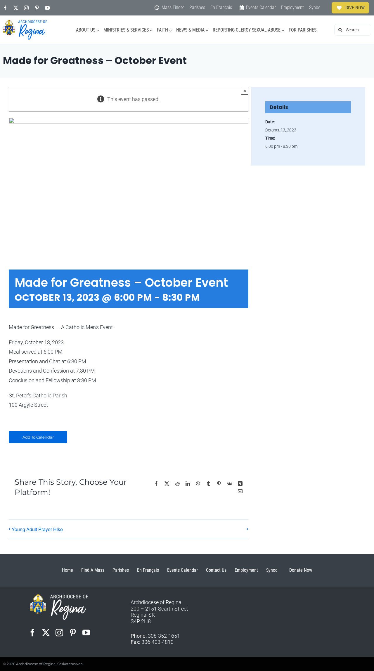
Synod (272, 570)
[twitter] (15, 8)
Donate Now (300, 570)
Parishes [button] (120, 570)
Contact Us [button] (216, 570)
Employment (246, 570)
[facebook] (5, 8)
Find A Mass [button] (92, 570)
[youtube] (47, 8)
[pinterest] (36, 8)
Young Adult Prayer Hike (37, 529)
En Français (148, 570)
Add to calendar (38, 437)
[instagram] (26, 8)
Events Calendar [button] (182, 570)
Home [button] (67, 570)
